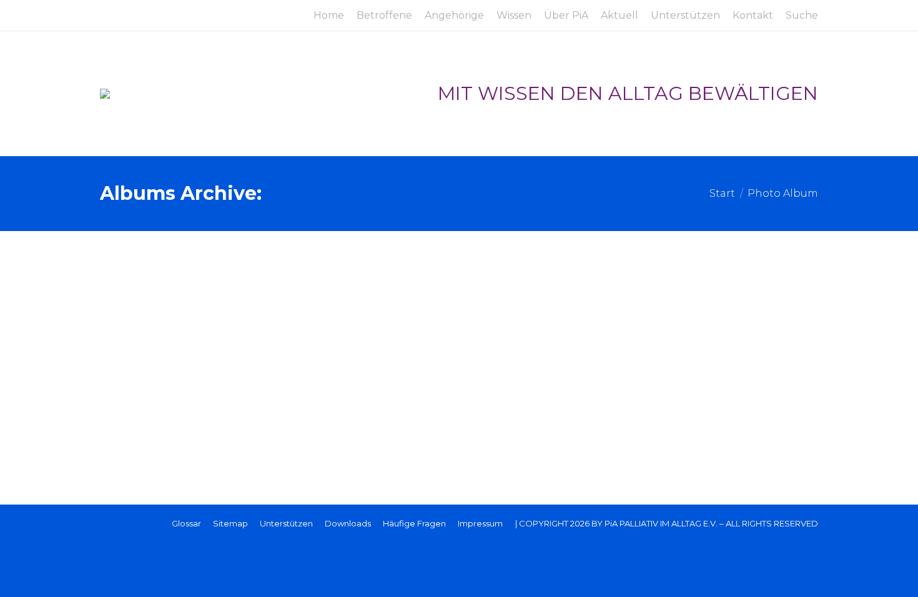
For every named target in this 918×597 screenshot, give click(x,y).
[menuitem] (328, 15)
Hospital (140, 396)
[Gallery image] (459, 328)
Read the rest (159, 412)
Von (147, 434)
